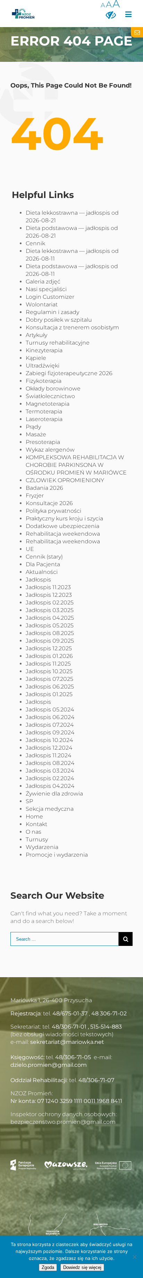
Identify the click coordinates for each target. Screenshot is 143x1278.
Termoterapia (44, 411)
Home (34, 816)
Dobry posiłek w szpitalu (59, 319)
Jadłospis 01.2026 (49, 656)
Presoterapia (43, 442)
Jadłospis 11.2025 (48, 663)
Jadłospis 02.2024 (50, 778)
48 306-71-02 (109, 1013)
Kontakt (36, 824)
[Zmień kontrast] (110, 14)
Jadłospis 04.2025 (50, 618)
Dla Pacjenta (43, 564)
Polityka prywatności (53, 511)
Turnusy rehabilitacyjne (58, 342)
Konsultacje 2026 (49, 503)
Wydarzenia (42, 847)
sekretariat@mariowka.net (67, 1042)
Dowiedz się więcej (82, 1267)
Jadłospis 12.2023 (49, 595)
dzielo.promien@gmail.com (48, 1065)
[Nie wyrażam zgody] (134, 1256)
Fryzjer (35, 495)
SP (29, 801)
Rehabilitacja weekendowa (63, 533)
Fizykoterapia (43, 381)
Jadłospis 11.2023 (48, 587)
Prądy (33, 426)
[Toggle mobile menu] (129, 14)
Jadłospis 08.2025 (50, 633)
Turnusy (37, 839)
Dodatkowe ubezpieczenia (62, 526)
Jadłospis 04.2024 (50, 786)
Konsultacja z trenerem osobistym (72, 327)
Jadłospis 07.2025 (49, 679)
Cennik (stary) (44, 556)
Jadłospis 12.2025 (49, 648)
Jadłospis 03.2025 (50, 610)
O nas (33, 831)
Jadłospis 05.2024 (50, 709)
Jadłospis (38, 579)
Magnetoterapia (47, 404)
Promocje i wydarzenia (57, 854)
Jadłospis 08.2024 (50, 763)
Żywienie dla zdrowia (54, 793)
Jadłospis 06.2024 (50, 717)
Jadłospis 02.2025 (50, 602)
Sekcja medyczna (50, 809)
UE (30, 549)
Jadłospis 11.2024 (48, 755)
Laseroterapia (44, 419)
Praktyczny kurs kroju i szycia (64, 518)
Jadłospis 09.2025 (50, 640)
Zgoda (48, 1267)
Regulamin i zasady (52, 312)
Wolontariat (42, 304)
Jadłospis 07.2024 (50, 725)
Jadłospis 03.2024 (50, 770)
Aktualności (42, 572)
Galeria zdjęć (43, 281)
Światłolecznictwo (50, 396)
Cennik (35, 243)
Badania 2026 (44, 488)
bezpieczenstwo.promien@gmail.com (63, 1122)
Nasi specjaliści (46, 289)
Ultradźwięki (42, 365)
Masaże (36, 434)
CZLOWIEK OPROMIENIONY (65, 480)
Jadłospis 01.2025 (49, 694)
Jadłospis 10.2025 (49, 671)
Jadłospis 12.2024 (49, 747)
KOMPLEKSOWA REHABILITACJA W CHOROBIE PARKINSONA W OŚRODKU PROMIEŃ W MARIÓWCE (76, 465)
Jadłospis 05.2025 (50, 625)
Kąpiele (36, 358)
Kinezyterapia (44, 350)
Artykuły (36, 335)
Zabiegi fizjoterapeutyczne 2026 (69, 373)
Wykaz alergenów (50, 449)
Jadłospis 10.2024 (49, 740)
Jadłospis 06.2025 (50, 686)
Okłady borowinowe (53, 388)
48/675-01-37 (69, 1013)
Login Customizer (50, 297)
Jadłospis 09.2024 (50, 732)
